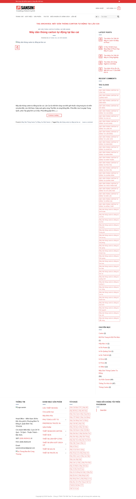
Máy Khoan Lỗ (74, 453)
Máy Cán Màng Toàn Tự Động (79, 420)
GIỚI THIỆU (28, 16)
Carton (101, 333)
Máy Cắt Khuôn (74, 430)
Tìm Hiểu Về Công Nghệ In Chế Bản (110, 63)
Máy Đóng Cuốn (83, 475)
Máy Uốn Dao (84, 466)
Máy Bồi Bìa (73, 411)
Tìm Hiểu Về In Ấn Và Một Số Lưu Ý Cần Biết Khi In (112, 70)
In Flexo (101, 363)
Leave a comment (87, 122)
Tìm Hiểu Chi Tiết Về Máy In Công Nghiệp (111, 56)
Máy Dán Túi (73, 440)
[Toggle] (66, 408)
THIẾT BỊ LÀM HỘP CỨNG (52, 439)
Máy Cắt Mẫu (85, 430)
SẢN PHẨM (37, 16)
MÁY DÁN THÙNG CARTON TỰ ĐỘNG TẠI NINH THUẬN (108, 158)
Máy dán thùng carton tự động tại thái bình (109, 304)
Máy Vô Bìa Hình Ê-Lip (76, 469)
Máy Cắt (81, 423)
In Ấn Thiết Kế (104, 355)
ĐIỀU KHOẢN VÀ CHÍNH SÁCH (60, 16)
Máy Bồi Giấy (83, 411)
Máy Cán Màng (85, 417)
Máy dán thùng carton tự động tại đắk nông (109, 319)
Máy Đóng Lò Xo (86, 478)
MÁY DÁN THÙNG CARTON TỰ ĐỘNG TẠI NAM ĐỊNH (108, 143)
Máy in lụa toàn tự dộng (77, 449)
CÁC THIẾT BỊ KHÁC (50, 408)
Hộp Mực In (103, 344)
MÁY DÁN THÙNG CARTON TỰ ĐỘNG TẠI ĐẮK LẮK (108, 195)
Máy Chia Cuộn (74, 414)
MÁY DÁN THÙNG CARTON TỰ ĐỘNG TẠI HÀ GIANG (108, 122)
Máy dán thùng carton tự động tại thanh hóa (109, 298)
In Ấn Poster (103, 347)
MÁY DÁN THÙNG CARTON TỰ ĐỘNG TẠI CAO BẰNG (108, 112)
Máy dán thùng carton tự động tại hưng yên (109, 231)
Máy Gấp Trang (74, 443)
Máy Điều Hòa (48, 416)
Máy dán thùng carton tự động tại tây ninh (109, 314)
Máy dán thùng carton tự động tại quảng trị (109, 283)
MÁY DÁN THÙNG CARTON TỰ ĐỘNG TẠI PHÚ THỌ (108, 164)
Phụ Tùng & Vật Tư (84, 482)
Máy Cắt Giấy (84, 427)
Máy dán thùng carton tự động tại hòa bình (109, 226)
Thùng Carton (104, 387)
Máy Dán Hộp (74, 436)
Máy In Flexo (74, 446)
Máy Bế (85, 407)
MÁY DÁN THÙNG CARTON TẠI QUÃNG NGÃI (108, 96)
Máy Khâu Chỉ (84, 453)
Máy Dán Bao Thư (85, 433)
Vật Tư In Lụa (74, 488)
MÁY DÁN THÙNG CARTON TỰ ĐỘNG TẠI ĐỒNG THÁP (108, 205)
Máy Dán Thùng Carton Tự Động (49, 29)
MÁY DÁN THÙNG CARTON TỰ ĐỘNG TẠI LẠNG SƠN (108, 138)
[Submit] (118, 16)
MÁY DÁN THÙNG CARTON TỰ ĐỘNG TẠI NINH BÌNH (108, 153)
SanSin (103, 410)
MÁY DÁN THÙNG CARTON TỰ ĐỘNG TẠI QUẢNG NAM (108, 179)
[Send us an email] (119, 1)
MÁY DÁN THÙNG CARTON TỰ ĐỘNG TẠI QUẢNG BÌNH (108, 174)
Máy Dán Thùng (84, 436)
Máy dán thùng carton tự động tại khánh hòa (109, 252)
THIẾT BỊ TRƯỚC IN (50, 453)
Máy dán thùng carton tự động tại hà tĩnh (109, 221)
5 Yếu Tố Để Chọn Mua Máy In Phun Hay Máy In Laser (111, 49)
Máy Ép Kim (73, 475)
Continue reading (54, 115)
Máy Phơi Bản (86, 462)
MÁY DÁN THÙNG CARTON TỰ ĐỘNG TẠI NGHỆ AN (108, 148)
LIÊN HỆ (73, 16)
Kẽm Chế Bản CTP (75, 407)
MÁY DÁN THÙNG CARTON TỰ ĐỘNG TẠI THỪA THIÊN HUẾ (108, 184)
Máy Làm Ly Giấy (75, 462)
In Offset (102, 367)
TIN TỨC (46, 16)
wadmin (64, 37)
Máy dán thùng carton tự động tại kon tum (109, 262)
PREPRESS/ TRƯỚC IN (52, 423)
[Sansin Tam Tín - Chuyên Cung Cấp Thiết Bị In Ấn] (26, 8)
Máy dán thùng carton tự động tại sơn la (109, 293)
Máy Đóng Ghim (74, 478)
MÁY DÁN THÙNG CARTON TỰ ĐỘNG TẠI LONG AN (108, 127)
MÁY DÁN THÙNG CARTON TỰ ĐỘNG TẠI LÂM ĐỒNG (108, 133)
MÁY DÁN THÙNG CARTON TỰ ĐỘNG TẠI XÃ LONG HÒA (108, 190)
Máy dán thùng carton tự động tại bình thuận (109, 210)
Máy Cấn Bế (73, 423)
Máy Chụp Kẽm (85, 414)
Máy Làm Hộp (85, 456)
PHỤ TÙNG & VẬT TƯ (51, 419)
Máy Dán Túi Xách (84, 440)
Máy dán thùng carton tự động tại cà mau (109, 215)
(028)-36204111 (25, 438)
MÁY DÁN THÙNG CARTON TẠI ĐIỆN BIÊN (108, 101)
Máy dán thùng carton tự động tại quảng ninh (109, 278)
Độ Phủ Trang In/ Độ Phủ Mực (109, 337)
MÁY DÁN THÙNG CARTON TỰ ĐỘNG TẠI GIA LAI (108, 117)
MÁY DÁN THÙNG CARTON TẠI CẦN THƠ (108, 91)
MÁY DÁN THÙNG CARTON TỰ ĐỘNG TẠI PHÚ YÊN (108, 169)
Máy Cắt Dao (74, 427)
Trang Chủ (19, 16)
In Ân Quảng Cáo (105, 351)
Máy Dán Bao (74, 433)
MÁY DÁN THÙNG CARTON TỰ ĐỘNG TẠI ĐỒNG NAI (108, 200)
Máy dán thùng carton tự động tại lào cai (54, 32)
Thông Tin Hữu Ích (105, 383)
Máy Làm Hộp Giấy (75, 459)
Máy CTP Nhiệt (74, 417)
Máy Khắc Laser (75, 456)
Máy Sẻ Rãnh (74, 466)
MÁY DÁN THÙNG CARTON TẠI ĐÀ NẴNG (108, 107)
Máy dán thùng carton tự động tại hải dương (109, 236)
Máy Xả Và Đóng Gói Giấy (77, 472)
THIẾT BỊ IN (47, 435)
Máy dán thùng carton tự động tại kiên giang (109, 257)
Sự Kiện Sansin (65, 29)
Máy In (83, 443)
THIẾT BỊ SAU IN (49, 449)
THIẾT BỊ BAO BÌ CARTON (52, 431)
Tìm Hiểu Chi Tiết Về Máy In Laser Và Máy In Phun (111, 40)
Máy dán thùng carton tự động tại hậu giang (109, 246)
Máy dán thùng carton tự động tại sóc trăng (109, 288)
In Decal (102, 359)
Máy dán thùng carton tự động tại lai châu (109, 267)
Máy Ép (89, 472)
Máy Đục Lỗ (73, 482)
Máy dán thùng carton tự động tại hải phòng (109, 241)
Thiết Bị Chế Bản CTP (76, 485)
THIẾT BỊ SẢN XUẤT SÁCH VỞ (53, 444)
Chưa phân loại (48, 412)
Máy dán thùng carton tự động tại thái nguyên (109, 309)
